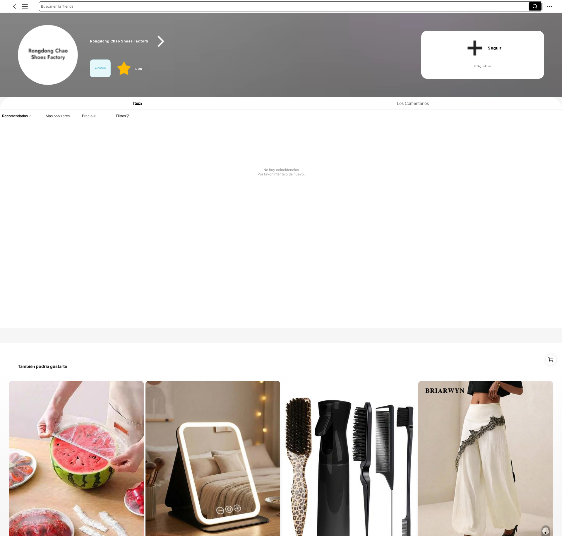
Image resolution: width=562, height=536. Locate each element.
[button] (14, 6)
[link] (48, 55)
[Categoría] (25, 6)
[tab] (135, 103)
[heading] (246, 41)
